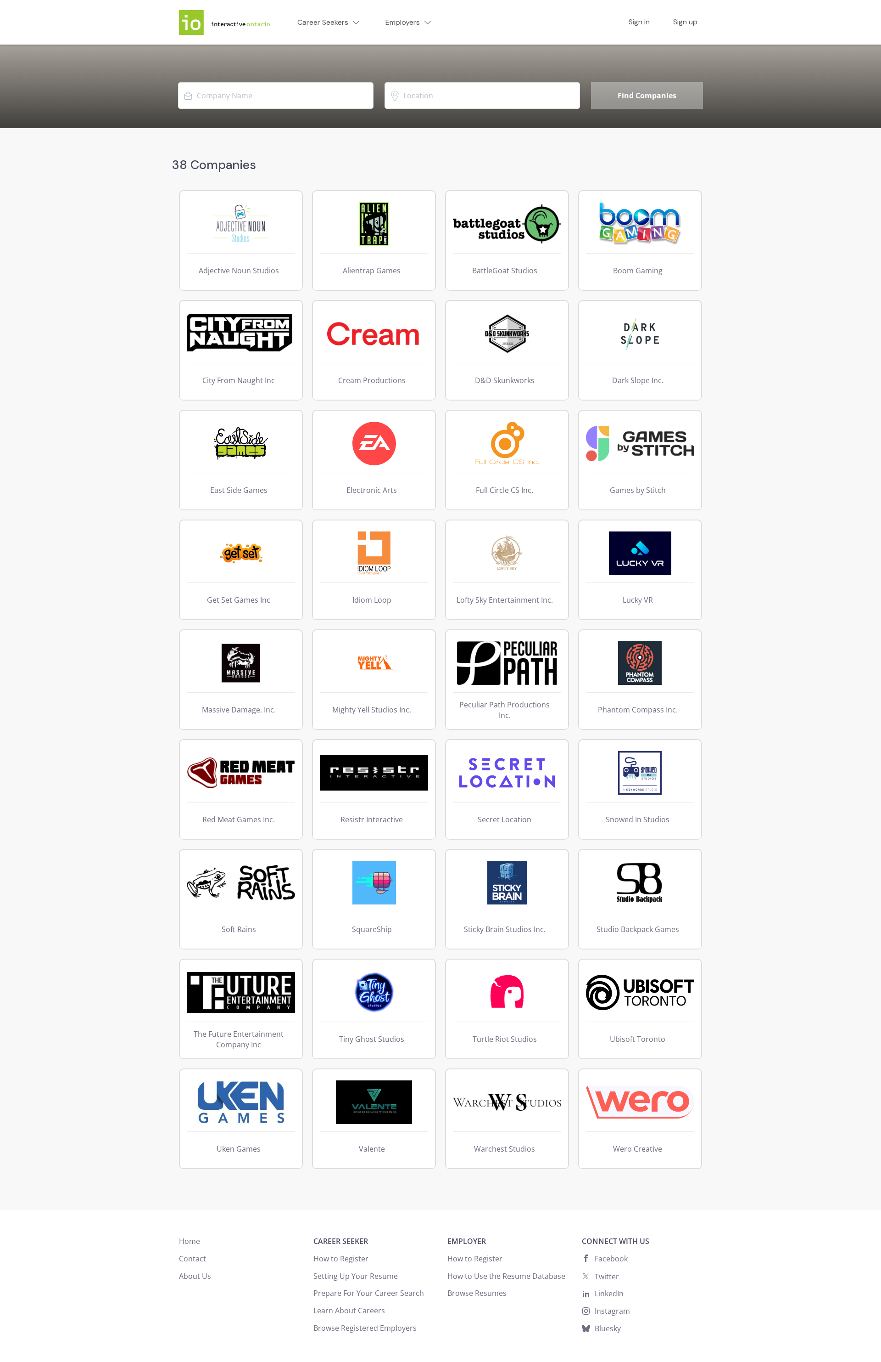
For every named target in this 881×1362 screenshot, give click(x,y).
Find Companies (647, 95)
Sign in (639, 22)
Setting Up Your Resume (355, 1276)
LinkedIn (609, 1294)
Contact (192, 1259)
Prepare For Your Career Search (368, 1293)
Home (189, 1241)
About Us (195, 1276)
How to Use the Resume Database (506, 1276)
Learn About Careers (349, 1310)
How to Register (340, 1259)
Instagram (612, 1311)
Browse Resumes (477, 1293)
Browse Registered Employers (365, 1328)
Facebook (611, 1259)
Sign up (685, 22)
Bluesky (608, 1328)
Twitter (607, 1277)
